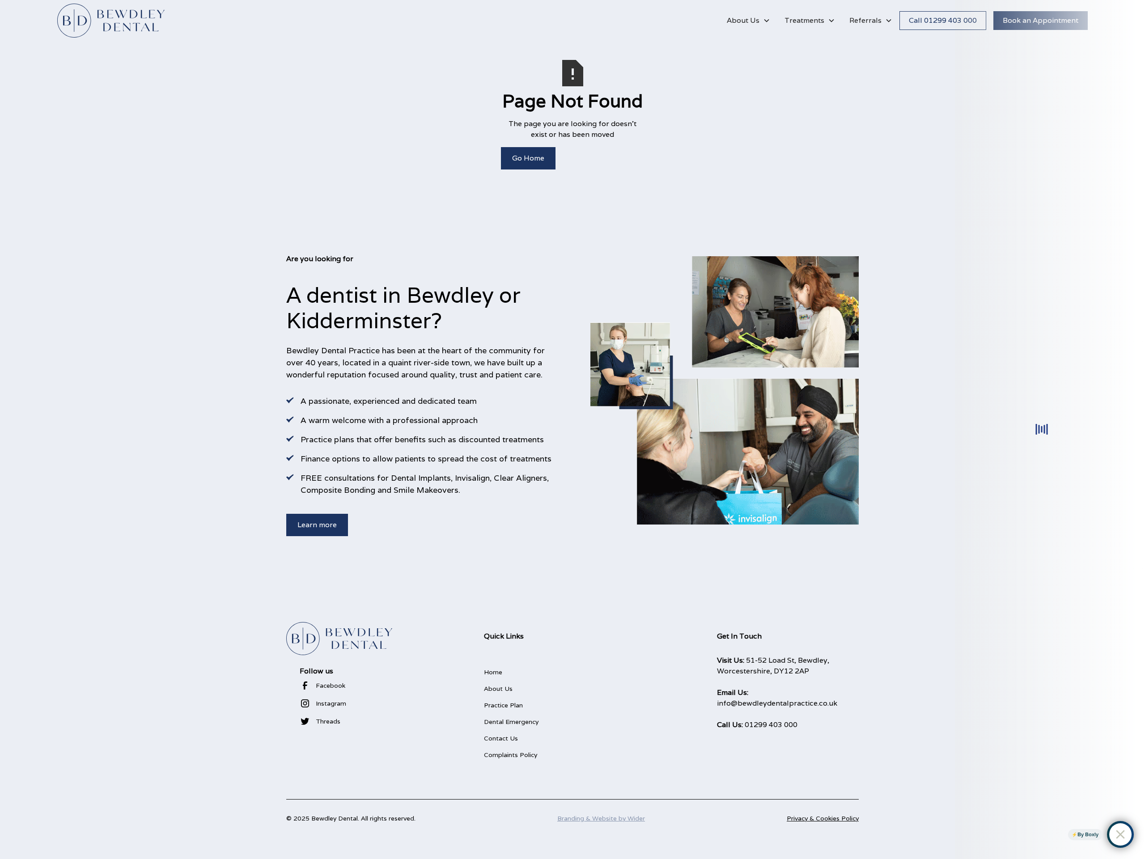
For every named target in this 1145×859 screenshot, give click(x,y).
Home (493, 672)
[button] (748, 20)
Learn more (317, 524)
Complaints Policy (510, 755)
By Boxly (1087, 834)
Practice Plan (503, 705)
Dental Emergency (511, 722)
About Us (498, 689)
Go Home (528, 158)
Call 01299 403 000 (943, 20)
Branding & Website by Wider (601, 818)
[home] (111, 21)
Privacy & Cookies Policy (823, 818)
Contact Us (501, 738)
